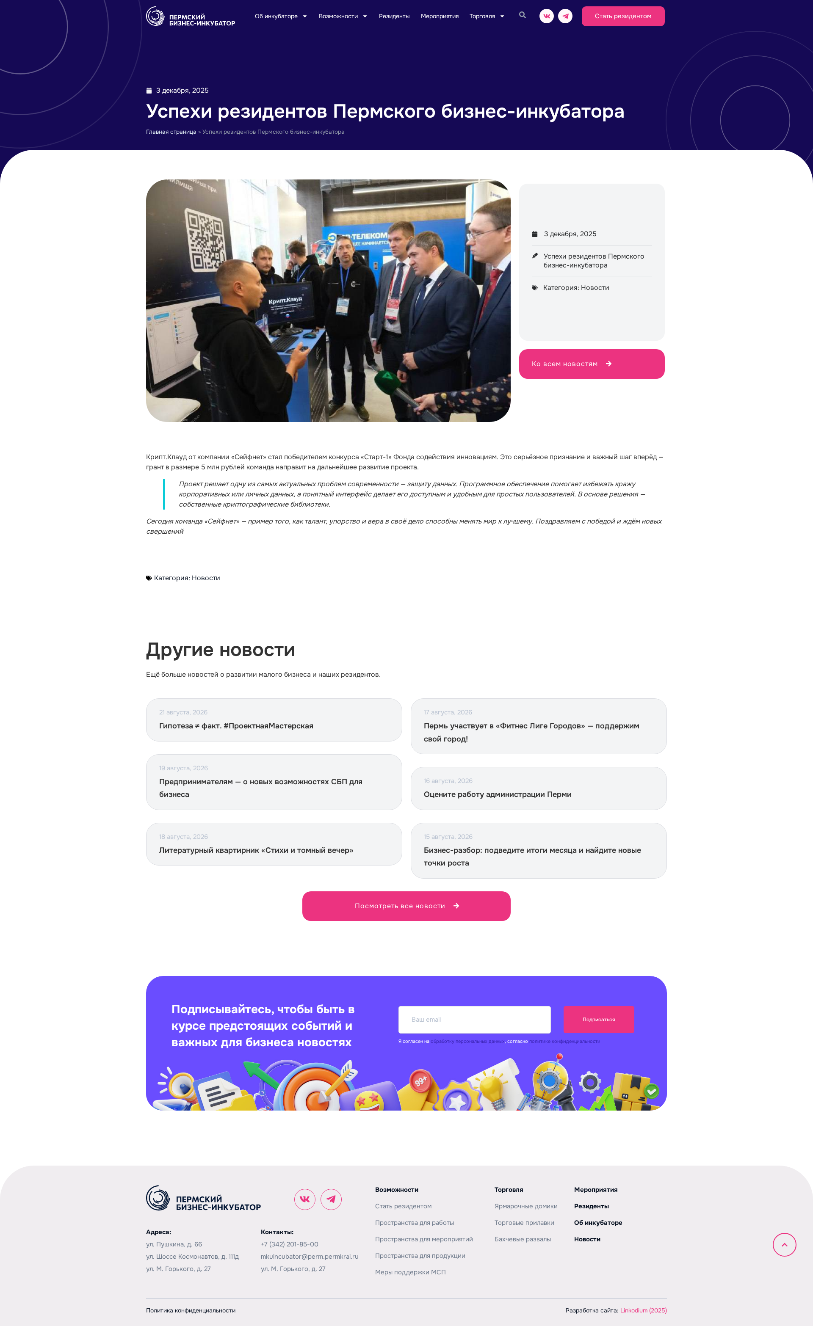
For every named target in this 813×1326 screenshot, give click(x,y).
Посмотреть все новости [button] (400, 905)
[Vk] (546, 16)
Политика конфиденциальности (190, 1310)
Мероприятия (440, 16)
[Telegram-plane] (565, 16)
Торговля (482, 16)
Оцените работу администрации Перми (498, 794)
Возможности (338, 16)
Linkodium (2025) (643, 1310)
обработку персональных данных (468, 1041)
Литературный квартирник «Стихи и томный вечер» (256, 850)
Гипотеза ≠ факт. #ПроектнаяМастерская (236, 726)
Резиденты (394, 16)
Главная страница (171, 131)
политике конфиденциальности (564, 1041)
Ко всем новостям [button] (565, 363)
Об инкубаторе (276, 16)
